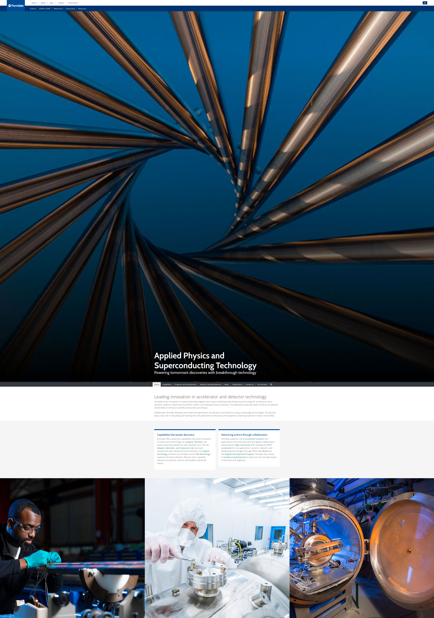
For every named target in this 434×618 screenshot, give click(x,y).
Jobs (51, 3)
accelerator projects (254, 438)
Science (33, 9)
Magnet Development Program (239, 454)
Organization (237, 384)
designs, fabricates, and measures (173, 448)
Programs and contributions (186, 384)
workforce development (234, 457)
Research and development (210, 384)
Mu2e (265, 451)
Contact (61, 3)
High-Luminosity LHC (245, 445)
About (43, 3)
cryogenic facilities (193, 442)
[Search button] (271, 384)
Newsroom (58, 9)
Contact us (250, 384)
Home (34, 3)
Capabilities (166, 384)
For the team (262, 384)
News (226, 384)
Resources (82, 9)
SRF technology (203, 454)
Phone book (73, 3)
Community (70, 9)
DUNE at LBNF (44, 9)
